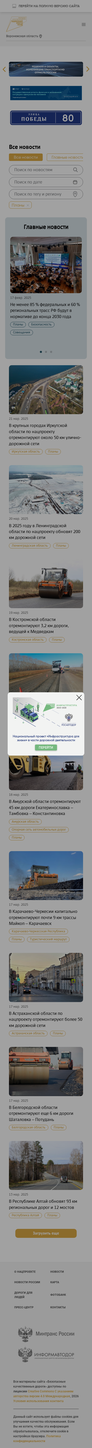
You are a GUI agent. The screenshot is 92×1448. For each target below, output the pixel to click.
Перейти (46, 748)
